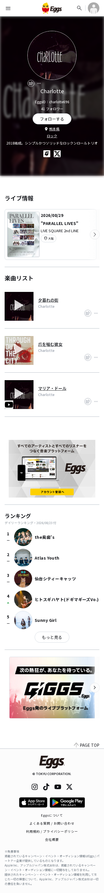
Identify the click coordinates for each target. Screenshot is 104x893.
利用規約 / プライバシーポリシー (52, 831)
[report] (39, 83)
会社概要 (52, 839)
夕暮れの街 (48, 300)
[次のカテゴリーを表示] (95, 234)
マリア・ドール (52, 388)
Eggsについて (52, 815)
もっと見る (52, 637)
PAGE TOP (89, 745)
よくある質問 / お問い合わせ (52, 823)
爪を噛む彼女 (50, 344)
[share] (30, 83)
